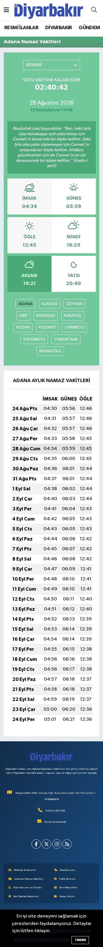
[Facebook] (36, 844)
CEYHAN (74, 304)
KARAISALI (45, 315)
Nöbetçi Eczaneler (25, 870)
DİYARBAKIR (58, 27)
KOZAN (23, 327)
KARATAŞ (72, 315)
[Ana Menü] (6, 10)
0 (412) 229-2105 (55, 811)
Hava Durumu (67, 870)
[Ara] (93, 10)
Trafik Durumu (67, 879)
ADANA (25, 304)
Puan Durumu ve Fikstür (27, 887)
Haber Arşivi (67, 896)
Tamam (80, 940)
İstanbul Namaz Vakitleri (29, 879)
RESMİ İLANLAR (21, 27)
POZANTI (47, 327)
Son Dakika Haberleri (26, 896)
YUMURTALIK (66, 339)
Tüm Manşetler (68, 887)
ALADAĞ (49, 304)
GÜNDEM (89, 27)
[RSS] (67, 844)
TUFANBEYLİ (34, 339)
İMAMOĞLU (50, 351)
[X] (46, 844)
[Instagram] (57, 844)
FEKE (23, 315)
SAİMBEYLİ (74, 327)
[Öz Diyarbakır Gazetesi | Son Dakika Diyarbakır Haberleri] (49, 10)
